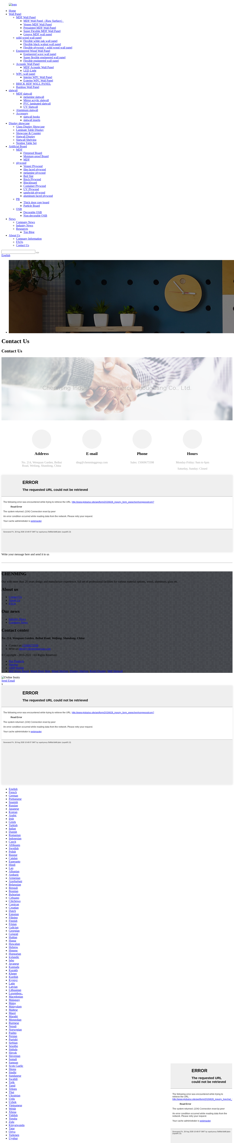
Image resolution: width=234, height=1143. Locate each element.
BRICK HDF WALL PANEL (33, 83)
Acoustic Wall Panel (27, 64)
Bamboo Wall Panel (27, 87)
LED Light (29, 70)
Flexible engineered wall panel (41, 60)
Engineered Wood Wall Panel (33, 50)
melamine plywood (34, 172)
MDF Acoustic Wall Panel (38, 67)
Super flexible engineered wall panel (44, 57)
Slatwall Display (25, 136)
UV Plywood (31, 189)
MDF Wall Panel (26, 17)
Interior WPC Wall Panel (37, 77)
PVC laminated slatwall (37, 103)
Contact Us (22, 245)
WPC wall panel (25, 73)
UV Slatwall (30, 106)
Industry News (24, 225)
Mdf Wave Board (19, 671)
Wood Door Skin (40, 671)
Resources (22, 228)
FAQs (19, 242)
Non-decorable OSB (35, 215)
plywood (21, 162)
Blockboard (30, 182)
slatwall (13, 90)
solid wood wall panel (28, 37)
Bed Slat (28, 176)
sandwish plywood (34, 192)
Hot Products (16, 661)
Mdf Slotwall (115, 671)
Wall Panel (15, 14)
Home (12, 10)
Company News (25, 222)
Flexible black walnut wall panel (42, 44)
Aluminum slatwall (27, 110)
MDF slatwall (24, 93)
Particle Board (31, 205)
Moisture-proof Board (36, 156)
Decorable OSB (32, 212)
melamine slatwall (33, 96)
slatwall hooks (31, 116)
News (12, 218)
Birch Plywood (32, 179)
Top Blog (28, 232)
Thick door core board (36, 202)
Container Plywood (34, 185)
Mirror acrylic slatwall (36, 100)
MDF (19, 149)
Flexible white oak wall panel (40, 40)
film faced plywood (34, 169)
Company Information (29, 238)
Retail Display (98, 671)
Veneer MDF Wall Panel (37, 24)
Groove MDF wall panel (37, 34)
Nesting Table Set (26, 143)
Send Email (8, 680)
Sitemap (13, 664)
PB (18, 199)
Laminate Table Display (30, 129)
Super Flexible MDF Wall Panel (42, 31)
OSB (19, 209)
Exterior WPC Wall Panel (38, 80)
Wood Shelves (60, 671)
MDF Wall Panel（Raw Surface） (43, 20)
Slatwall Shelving (26, 139)
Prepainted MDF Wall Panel (39, 27)
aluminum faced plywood (38, 195)
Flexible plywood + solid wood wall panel (47, 47)
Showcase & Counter (28, 133)
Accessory (22, 113)
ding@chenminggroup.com (92, 462)
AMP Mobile (16, 667)
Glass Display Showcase (30, 126)
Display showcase (19, 123)
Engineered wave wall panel (39, 54)
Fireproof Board (32, 153)
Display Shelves (79, 671)
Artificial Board (18, 146)
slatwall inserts (31, 120)
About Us (14, 235)
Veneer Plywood (33, 166)
